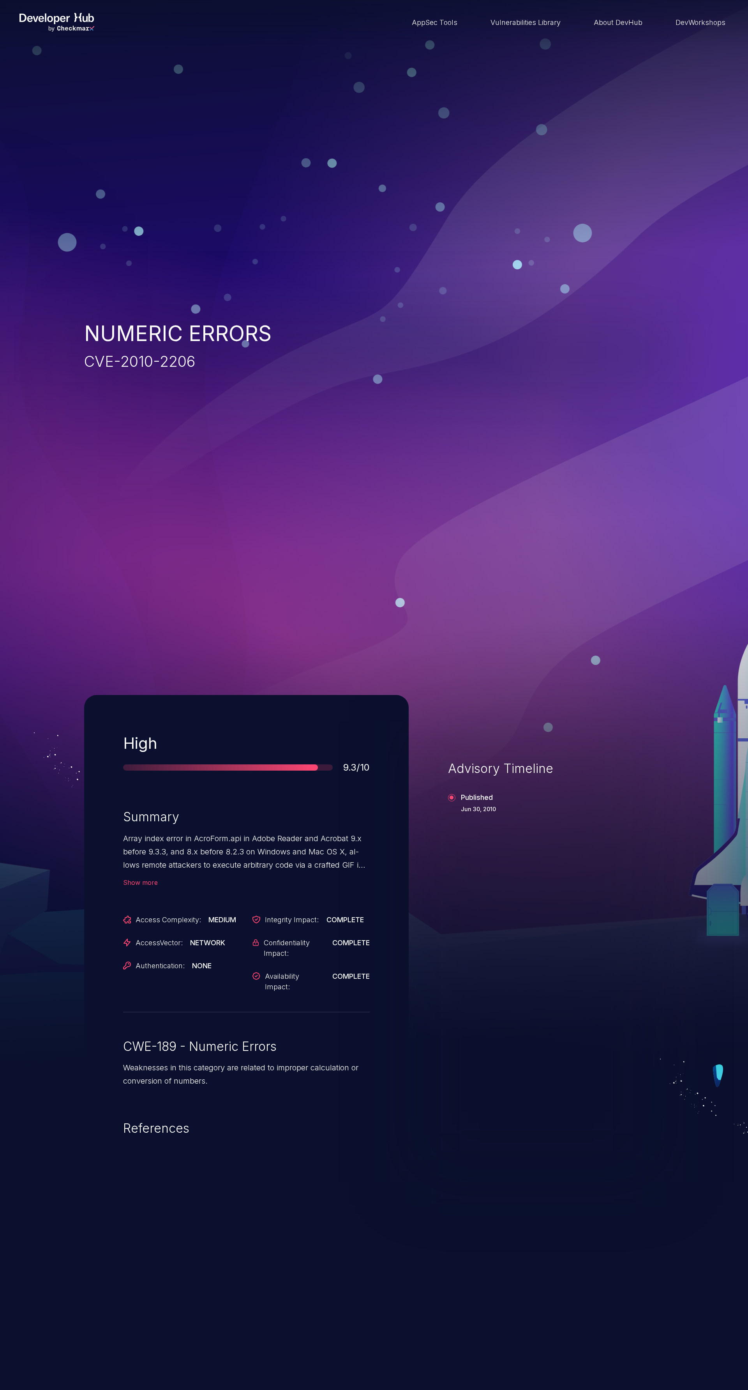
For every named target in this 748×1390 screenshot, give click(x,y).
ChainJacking (128, 1326)
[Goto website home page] (56, 22)
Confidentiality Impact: (287, 948)
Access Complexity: (168, 920)
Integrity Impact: (292, 920)
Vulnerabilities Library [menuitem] (525, 22)
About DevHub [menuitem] (618, 22)
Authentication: (160, 966)
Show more (140, 882)
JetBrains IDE (336, 1326)
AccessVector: (159, 943)
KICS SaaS (539, 1326)
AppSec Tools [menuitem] (434, 22)
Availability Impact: (282, 981)
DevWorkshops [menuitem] (700, 22)
